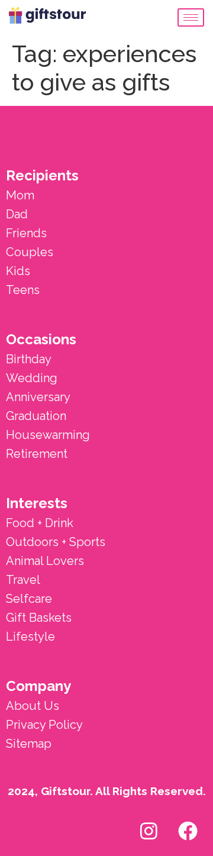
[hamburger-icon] (191, 17)
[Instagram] (148, 830)
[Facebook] (187, 830)
